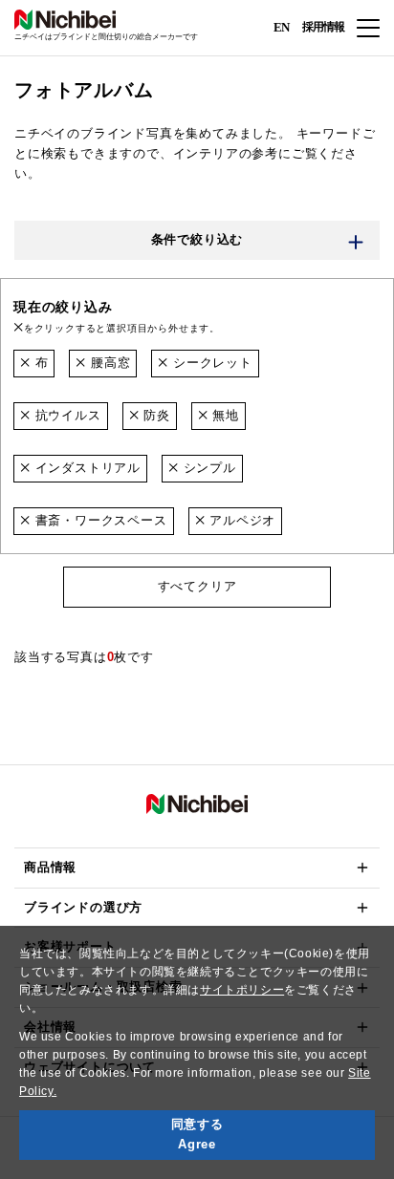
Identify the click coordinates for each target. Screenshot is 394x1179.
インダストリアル (86, 468)
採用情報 (323, 26)
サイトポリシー (242, 990)
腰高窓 (108, 362)
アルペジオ (240, 520)
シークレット (210, 362)
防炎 (154, 415)
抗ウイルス (66, 415)
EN (281, 26)
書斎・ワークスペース (99, 520)
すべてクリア (197, 586)
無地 (223, 415)
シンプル (207, 468)
